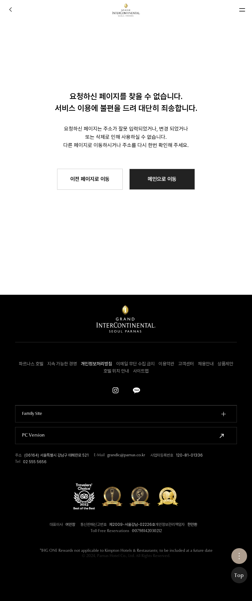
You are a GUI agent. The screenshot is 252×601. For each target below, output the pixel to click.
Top (239, 575)
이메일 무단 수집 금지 (135, 363)
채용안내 (206, 363)
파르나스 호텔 (31, 363)
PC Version (33, 435)
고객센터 (186, 363)
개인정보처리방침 (96, 363)
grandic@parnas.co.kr (126, 455)
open (239, 556)
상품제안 (225, 363)
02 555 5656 (35, 462)
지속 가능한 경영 (62, 363)
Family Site (32, 414)
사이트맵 (141, 371)
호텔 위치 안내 (116, 371)
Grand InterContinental (126, 9)
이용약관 (166, 363)
